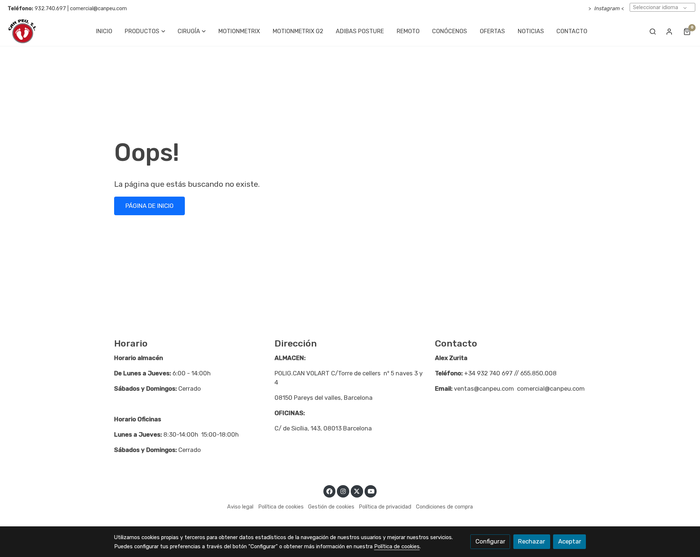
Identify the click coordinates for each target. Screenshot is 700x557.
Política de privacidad (385, 506)
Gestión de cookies (331, 506)
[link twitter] (357, 491)
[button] (145, 31)
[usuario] (669, 31)
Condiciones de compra (444, 506)
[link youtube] (371, 491)
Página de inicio (149, 205)
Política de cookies (281, 506)
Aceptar (569, 541)
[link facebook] (329, 491)
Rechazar (531, 541)
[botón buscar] (652, 31)
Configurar (490, 541)
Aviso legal (240, 506)
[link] (22, 31)
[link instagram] (343, 491)
